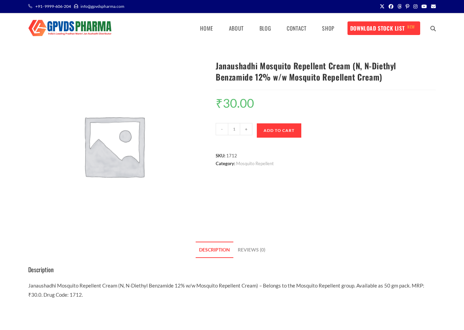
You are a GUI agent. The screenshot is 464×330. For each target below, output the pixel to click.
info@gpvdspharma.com (102, 6)
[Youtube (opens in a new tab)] (424, 6)
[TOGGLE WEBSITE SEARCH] (433, 28)
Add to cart (279, 130)
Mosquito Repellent (255, 163)
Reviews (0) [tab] (251, 250)
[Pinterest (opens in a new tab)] (407, 6)
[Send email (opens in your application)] (432, 6)
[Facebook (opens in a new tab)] (391, 6)
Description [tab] (214, 250)
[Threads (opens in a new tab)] (399, 6)
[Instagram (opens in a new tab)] (415, 6)
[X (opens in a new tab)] (382, 6)
